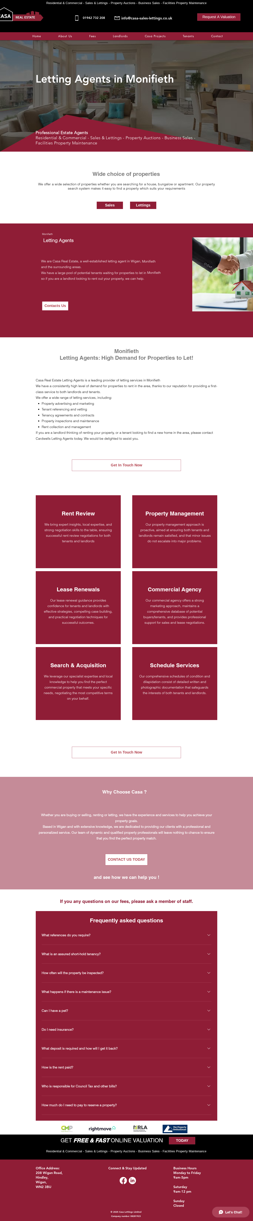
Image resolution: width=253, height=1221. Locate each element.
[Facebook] (202, 30)
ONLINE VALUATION (136, 1140)
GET (67, 1140)
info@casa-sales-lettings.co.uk (146, 18)
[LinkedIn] (132, 1180)
